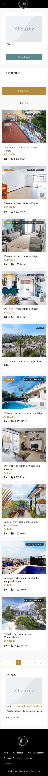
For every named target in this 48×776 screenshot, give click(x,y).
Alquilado (39, 544)
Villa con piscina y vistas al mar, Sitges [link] (23, 413)
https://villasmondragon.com (28, 711)
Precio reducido (28, 222)
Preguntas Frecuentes (13, 758)
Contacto (8, 764)
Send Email (24, 57)
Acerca (29, 758)
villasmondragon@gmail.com (28, 706)
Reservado (38, 114)
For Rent (29, 432)
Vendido (39, 170)
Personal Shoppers (35, 753)
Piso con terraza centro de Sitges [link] (21, 203)
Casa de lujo (38, 379)
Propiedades (18, 753)
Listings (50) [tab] (24, 91)
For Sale (29, 114)
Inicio (6, 753)
